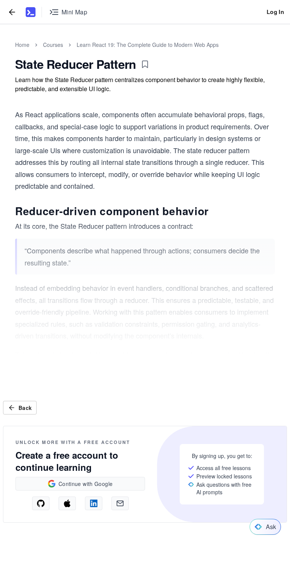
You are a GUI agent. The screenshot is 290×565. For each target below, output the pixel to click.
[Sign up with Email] (120, 503)
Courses (53, 44)
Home (22, 44)
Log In (275, 12)
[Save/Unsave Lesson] (145, 64)
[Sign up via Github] (40, 503)
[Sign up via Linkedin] (93, 503)
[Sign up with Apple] (67, 503)
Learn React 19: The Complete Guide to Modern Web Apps (148, 44)
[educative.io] (30, 12)
